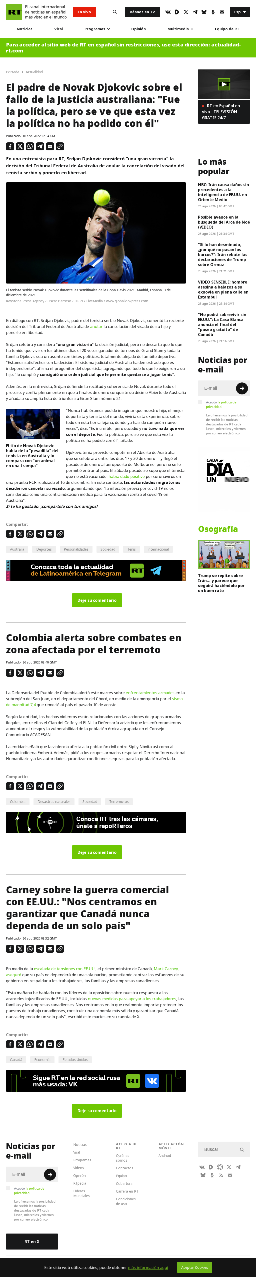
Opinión (138, 29)
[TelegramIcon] (195, 12)
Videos (78, 1167)
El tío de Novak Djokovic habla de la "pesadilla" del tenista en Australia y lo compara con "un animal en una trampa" (32, 456)
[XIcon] (186, 12)
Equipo (121, 1175)
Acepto (221, 404)
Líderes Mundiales (81, 1193)
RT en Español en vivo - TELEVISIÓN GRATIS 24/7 (221, 112)
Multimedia (178, 29)
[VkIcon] (168, 12)
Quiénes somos (122, 1158)
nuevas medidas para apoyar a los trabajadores (132, 999)
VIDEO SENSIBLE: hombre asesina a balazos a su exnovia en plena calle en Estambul (223, 289)
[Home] (14, 12)
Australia (17, 549)
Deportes (44, 549)
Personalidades (76, 549)
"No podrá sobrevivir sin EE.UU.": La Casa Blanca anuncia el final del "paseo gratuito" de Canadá (222, 324)
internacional (158, 549)
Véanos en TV (142, 12)
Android (164, 1155)
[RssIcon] (221, 1175)
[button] (224, 84)
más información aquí (148, 1268)
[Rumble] (177, 12)
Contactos (124, 1168)
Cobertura (124, 1183)
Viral (58, 29)
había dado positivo (126, 476)
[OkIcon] (213, 12)
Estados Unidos (75, 1059)
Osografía (218, 529)
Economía (42, 1059)
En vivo (84, 12)
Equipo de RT (227, 29)
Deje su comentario (97, 600)
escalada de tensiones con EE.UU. (65, 969)
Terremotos (119, 801)
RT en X (32, 1242)
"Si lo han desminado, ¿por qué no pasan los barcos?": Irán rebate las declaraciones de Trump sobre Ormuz (222, 255)
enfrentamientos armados (150, 693)
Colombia (18, 801)
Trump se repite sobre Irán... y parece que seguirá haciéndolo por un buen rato (221, 583)
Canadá (16, 1059)
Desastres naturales (54, 801)
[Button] (115, 12)
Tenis (131, 549)
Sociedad (107, 549)
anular (96, 326)
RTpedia (79, 1183)
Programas (94, 29)
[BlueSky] (204, 12)
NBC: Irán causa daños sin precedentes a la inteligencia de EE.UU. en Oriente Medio (223, 192)
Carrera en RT (127, 1191)
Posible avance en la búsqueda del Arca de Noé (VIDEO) (224, 222)
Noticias (24, 29)
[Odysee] (220, 1167)
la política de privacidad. (221, 404)
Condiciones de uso (126, 1201)
